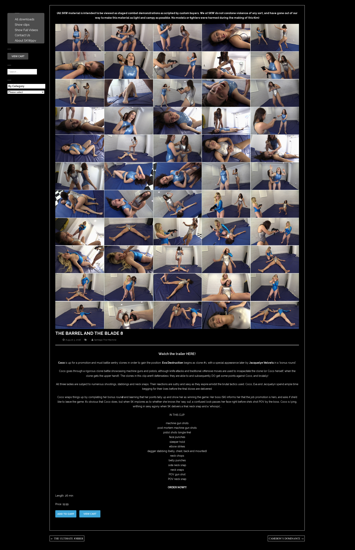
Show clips (22, 24)
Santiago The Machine (105, 340)
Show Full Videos (26, 30)
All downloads (24, 19)
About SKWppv (25, 40)
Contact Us (22, 35)
